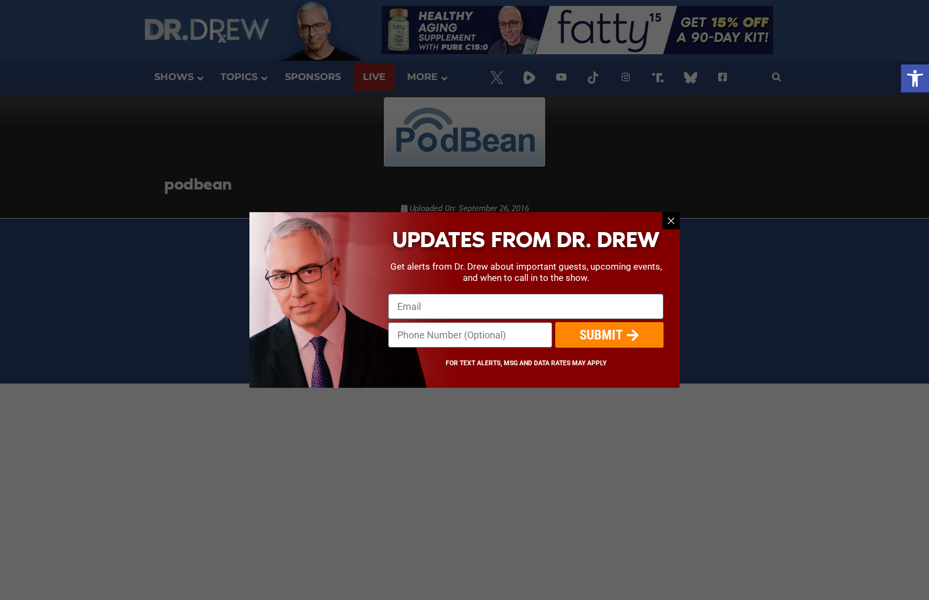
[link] (915, 78)
